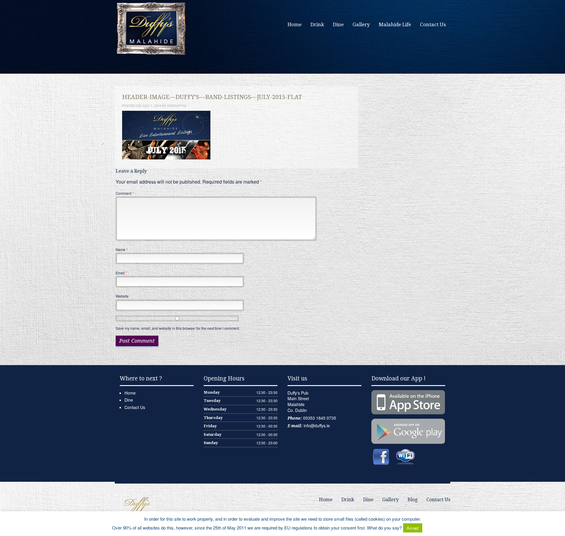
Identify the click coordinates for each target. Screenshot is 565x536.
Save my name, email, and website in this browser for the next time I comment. (178, 328)
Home (295, 24)
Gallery (361, 24)
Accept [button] (413, 528)
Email (121, 272)
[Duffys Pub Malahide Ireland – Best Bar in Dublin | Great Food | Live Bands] (151, 28)
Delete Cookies (438, 528)
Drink (317, 24)
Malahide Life (395, 24)
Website (122, 295)
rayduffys (176, 105)
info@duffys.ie (317, 425)
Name (122, 249)
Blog (413, 499)
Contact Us (433, 24)
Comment (125, 193)
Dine (338, 24)
